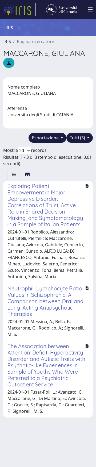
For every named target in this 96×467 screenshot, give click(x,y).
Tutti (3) (78, 138)
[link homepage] (19, 9)
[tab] (14, 174)
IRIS (7, 41)
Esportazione (46, 138)
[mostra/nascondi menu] (90, 9)
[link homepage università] (62, 9)
